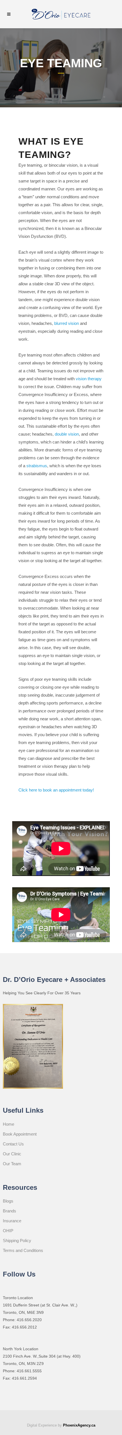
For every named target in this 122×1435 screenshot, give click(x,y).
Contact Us (13, 1144)
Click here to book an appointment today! (56, 790)
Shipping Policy (17, 1240)
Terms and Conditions (23, 1250)
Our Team (12, 1163)
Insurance (12, 1220)
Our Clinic (12, 1153)
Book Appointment (20, 1134)
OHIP (8, 1230)
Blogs (8, 1201)
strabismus (36, 465)
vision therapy (89, 378)
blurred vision (66, 323)
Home (8, 1124)
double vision (67, 434)
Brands (9, 1210)
